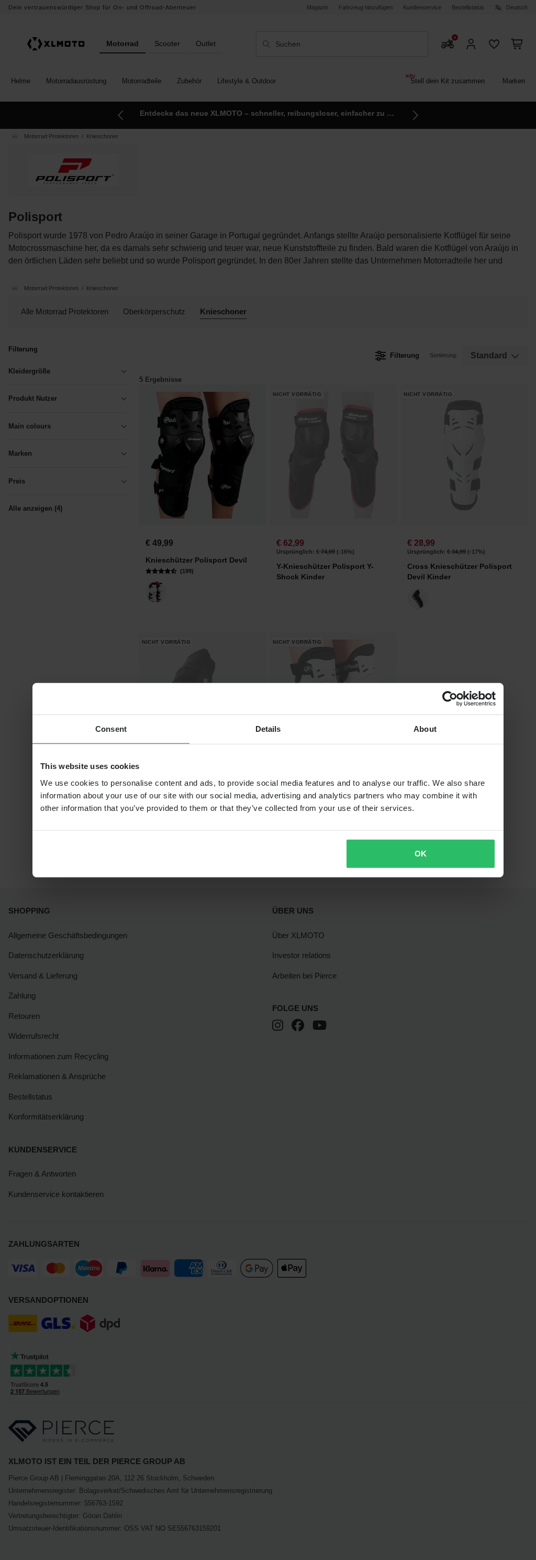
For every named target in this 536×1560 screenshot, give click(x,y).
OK (421, 853)
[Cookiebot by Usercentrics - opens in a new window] (450, 699)
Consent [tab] (111, 728)
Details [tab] (268, 728)
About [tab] (425, 728)
